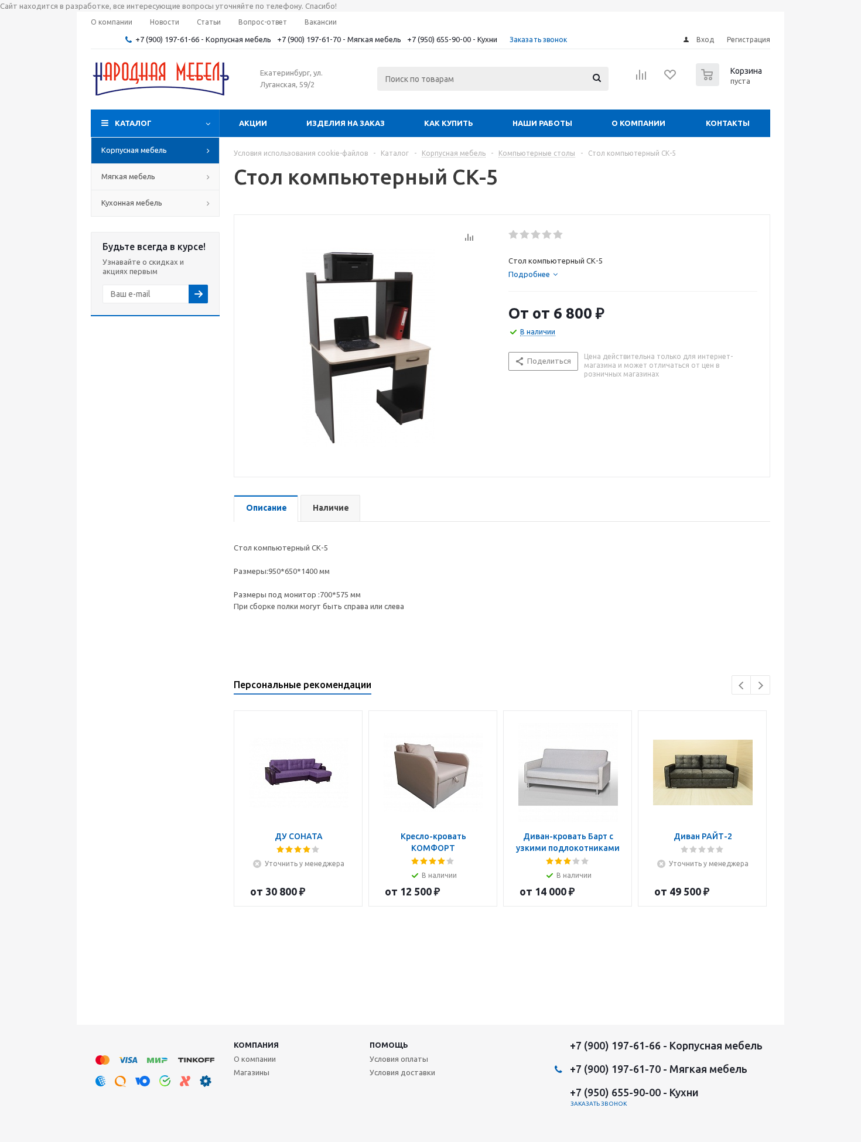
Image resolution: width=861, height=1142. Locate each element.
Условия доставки (402, 1072)
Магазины (251, 1072)
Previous (741, 685)
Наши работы (542, 123)
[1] (514, 235)
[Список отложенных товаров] (670, 78)
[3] (536, 235)
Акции (253, 123)
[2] (525, 235)
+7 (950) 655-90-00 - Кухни (452, 39)
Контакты (728, 123)
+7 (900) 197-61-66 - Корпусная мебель (203, 39)
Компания (256, 1045)
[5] (558, 235)
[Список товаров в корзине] (730, 82)
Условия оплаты (399, 1059)
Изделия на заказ (345, 123)
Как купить (448, 123)
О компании (638, 123)
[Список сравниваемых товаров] (641, 78)
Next (760, 685)
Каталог (133, 123)
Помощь (389, 1045)
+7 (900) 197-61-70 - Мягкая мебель (339, 39)
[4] (547, 235)
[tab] (632, 274)
